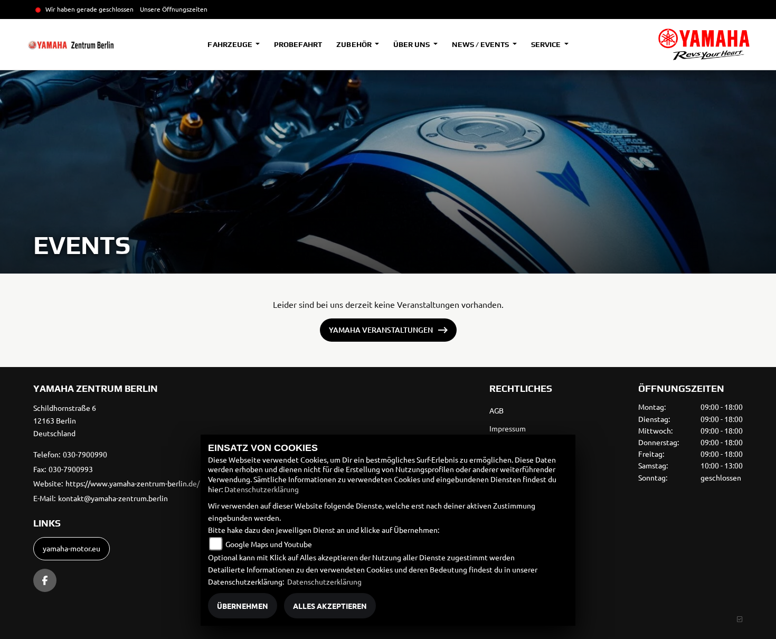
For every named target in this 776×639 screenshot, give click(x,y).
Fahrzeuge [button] (230, 44)
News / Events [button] (481, 44)
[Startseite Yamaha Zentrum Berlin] (704, 44)
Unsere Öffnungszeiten (173, 9)
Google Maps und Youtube (268, 544)
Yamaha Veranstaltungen (381, 330)
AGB (496, 410)
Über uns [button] (412, 44)
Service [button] (546, 44)
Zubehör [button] (354, 44)
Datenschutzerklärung (261, 489)
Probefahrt (298, 44)
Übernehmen (242, 605)
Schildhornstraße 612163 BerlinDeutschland (64, 420)
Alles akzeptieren (330, 605)
